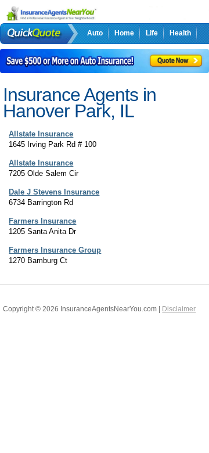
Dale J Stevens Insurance (54, 192)
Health (180, 33)
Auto (95, 33)
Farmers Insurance (42, 221)
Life (152, 33)
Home (124, 33)
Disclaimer (179, 309)
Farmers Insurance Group (55, 250)
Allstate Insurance (41, 134)
